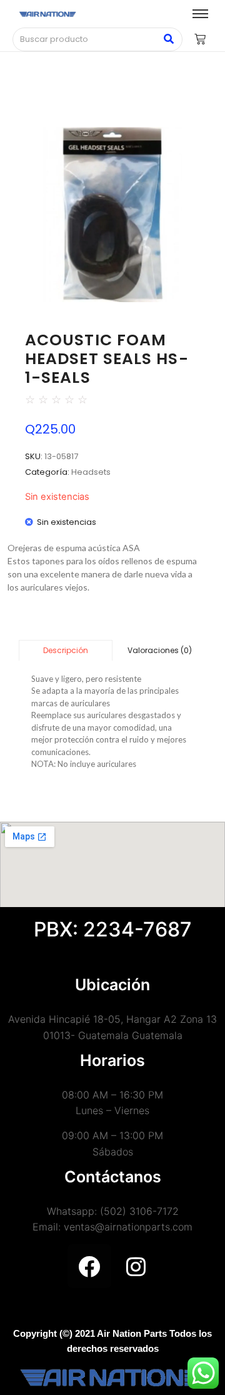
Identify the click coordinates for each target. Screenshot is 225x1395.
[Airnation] (47, 14)
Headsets (91, 472)
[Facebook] (89, 1266)
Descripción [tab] (65, 650)
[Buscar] (168, 39)
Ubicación (112, 984)
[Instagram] (136, 1266)
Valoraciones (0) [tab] (160, 650)
